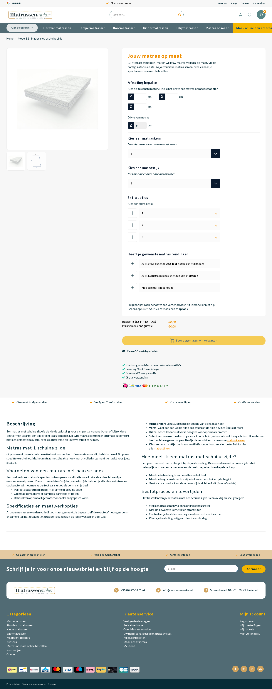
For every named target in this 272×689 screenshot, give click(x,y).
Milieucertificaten (134, 637)
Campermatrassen (92, 28)
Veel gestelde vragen (136, 621)
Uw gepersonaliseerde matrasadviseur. (147, 633)
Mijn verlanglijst (250, 633)
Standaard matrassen (19, 625)
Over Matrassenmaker (137, 629)
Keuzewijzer (259, 3)
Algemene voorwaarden (34, 684)
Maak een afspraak (135, 642)
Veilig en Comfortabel (108, 402)
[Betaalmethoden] (73, 669)
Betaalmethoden (133, 625)
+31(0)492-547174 (132, 590)
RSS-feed (129, 646)
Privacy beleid (13, 684)
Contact (245, 3)
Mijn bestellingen (250, 625)
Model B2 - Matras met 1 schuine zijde (40, 38)
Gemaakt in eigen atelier (31, 402)
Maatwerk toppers (18, 637)
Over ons (222, 3)
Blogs (234, 3)
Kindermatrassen (155, 28)
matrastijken (162, 448)
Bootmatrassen (124, 28)
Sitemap (52, 684)
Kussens (11, 642)
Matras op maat (217, 28)
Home (10, 38)
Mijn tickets (247, 629)
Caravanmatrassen (57, 28)
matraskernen (236, 440)
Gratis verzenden (121, 3)
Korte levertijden (180, 402)
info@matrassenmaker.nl (177, 590)
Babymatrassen (186, 28)
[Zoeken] (180, 14)
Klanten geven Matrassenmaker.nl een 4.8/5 (153, 365)
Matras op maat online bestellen (26, 646)
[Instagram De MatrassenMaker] (244, 669)
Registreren (247, 621)
